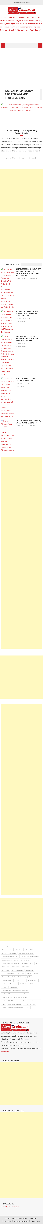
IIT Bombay (33, 984)
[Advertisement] (21, 66)
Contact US (7, 1221)
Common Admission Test (9, 956)
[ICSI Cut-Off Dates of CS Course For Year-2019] (7, 397)
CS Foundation (25, 960)
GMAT (36, 973)
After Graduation (21, 346)
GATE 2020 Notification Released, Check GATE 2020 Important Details (27, 338)
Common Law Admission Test (30, 956)
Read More (5, 1051)
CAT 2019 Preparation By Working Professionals (21, 131)
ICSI (23, 980)
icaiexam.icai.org (7, 980)
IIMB (3, 984)
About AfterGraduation (19, 1218)
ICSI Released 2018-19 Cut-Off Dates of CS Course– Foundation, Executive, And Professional (28, 272)
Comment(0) (33, 158)
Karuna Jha (22, 158)
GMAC (29, 973)
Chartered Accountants (26, 953)
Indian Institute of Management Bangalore (15, 990)
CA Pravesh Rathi (21, 321)
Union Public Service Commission (12, 1007)
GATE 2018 (5, 967)
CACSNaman (33, 278)
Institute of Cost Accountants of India (13, 1001)
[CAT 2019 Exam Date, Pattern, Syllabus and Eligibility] (7, 435)
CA (26, 950)
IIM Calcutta (23, 984)
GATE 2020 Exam (17, 970)
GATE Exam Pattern (8, 973)
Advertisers (33, 1218)
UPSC (27, 1007)
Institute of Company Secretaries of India (14, 997)
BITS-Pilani (18, 950)
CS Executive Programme (10, 960)
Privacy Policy (35, 1221)
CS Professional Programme (10, 963)
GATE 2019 (15, 967)
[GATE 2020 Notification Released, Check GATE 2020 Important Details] (7, 355)
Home (8, 1218)
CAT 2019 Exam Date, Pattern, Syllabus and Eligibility (28, 421)
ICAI (30, 977)
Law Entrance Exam (34, 1001)
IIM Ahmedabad (32, 980)
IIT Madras (13, 987)
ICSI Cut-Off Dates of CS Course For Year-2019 (26, 379)
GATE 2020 (5, 970)
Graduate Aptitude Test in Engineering (13, 977)
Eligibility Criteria (27, 963)
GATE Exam (29, 970)
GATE (37, 963)
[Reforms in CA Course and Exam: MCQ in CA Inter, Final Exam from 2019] (7, 321)
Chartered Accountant (9, 953)
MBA (3, 1004)
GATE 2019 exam (27, 967)
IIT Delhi (4, 987)
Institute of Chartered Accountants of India (15, 994)
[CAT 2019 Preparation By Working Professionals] (21, 107)
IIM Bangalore (12, 984)
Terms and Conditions (21, 1221)
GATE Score (20, 973)
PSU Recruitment (29, 1004)
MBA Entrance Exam (14, 1004)
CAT (31, 950)
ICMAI (17, 980)
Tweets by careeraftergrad (10, 1206)
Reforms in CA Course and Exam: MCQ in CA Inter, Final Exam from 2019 (27, 313)
